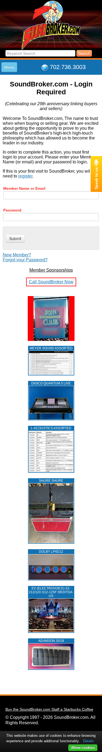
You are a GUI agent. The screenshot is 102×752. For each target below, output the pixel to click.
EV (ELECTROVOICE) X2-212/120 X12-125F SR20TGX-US (51, 592)
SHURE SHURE (51, 481)
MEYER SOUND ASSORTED (51, 348)
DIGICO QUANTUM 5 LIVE (51, 383)
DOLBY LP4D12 (51, 552)
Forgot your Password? (25, 259)
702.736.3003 (68, 67)
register (25, 176)
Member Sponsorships (51, 270)
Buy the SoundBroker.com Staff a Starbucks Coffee (49, 709)
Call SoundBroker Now (51, 281)
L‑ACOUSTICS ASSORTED (51, 428)
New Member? (17, 255)
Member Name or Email (24, 188)
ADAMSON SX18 (51, 641)
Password (12, 210)
